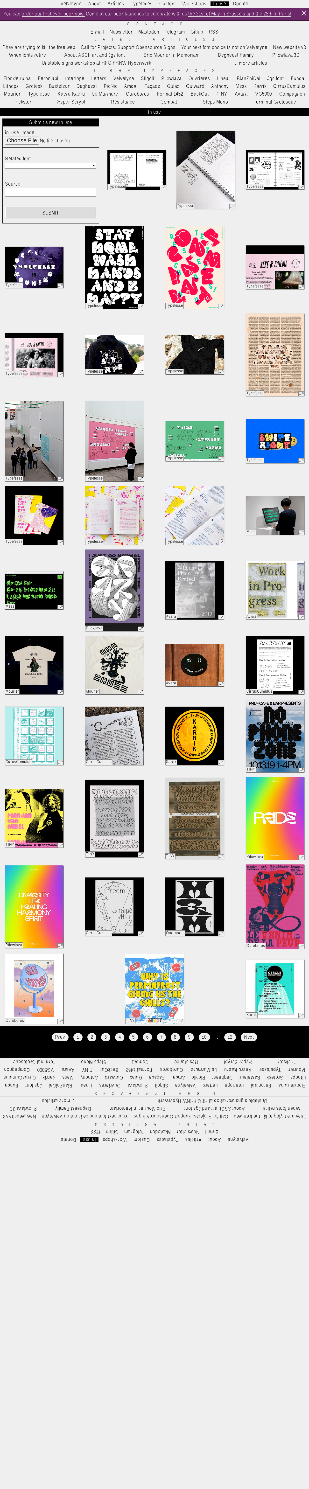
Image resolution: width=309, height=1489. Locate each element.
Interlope (74, 78)
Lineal (223, 78)
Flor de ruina (17, 78)
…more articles (250, 63)
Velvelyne (123, 78)
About (94, 3)
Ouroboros (137, 94)
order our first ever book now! (53, 14)
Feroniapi (48, 78)
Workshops (194, 3)
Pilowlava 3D (286, 55)
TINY (222, 94)
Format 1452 (170, 94)
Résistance (123, 102)
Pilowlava (171, 78)
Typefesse (39, 94)
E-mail (97, 32)
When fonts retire (27, 55)
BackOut (200, 94)
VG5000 (263, 94)
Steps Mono (215, 102)
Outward (195, 86)
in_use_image (20, 132)
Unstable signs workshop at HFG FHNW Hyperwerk (96, 63)
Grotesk (34, 86)
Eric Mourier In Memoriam (172, 55)
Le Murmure (105, 94)
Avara (241, 94)
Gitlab (196, 32)
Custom (167, 3)
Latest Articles (157, 40)
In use (219, 3)
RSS (213, 32)
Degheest (87, 86)
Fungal (298, 78)
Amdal (131, 86)
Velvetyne (71, 3)
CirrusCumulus (289, 86)
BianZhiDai (248, 78)
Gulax (173, 86)
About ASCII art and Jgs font (94, 55)
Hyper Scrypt (71, 102)
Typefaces (142, 3)
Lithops (11, 86)
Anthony (220, 86)
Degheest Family (236, 55)
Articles (116, 3)
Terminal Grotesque (275, 102)
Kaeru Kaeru (71, 94)
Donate (240, 3)
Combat (169, 102)
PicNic (111, 86)
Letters (98, 78)
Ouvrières (199, 78)
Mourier (12, 94)
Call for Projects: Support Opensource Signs (128, 47)
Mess (241, 86)
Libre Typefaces (157, 71)
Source (13, 184)
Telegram (175, 32)
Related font (18, 158)
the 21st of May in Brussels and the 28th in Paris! (239, 14)
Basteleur (59, 86)
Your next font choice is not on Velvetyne (224, 47)
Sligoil (147, 78)
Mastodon (148, 32)
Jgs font (275, 78)
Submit (50, 213)
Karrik (260, 86)
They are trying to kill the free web (39, 47)
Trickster (22, 102)
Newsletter (121, 32)
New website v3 (289, 47)
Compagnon (292, 94)
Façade (152, 86)
